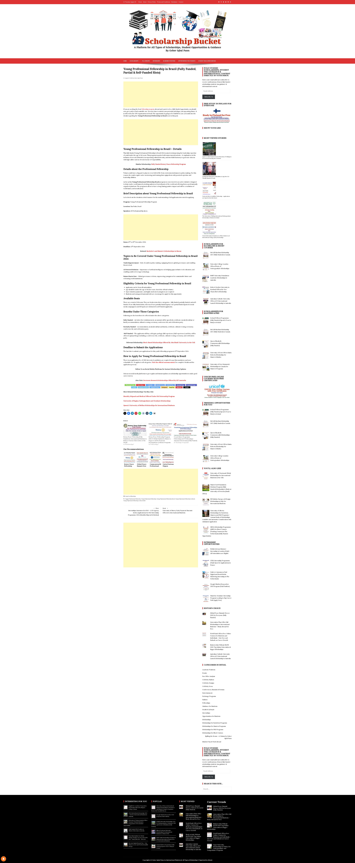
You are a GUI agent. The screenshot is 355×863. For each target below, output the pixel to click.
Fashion (204, 700)
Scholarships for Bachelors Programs (214, 723)
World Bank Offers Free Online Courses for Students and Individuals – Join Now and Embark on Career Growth (194, 826)
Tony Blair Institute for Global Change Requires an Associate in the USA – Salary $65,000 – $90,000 (138, 837)
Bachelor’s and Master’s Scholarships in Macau (164, 251)
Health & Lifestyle (208, 709)
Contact (181, 2)
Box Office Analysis (208, 676)
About (145, 2)
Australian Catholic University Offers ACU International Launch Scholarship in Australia (220, 656)
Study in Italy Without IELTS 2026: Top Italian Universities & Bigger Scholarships (220, 647)
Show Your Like (212, 128)
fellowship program (147, 109)
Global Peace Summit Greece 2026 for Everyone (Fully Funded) (220, 615)
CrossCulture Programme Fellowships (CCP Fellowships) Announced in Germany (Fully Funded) (185, 438)
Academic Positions (169, 61)
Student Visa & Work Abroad (207, 61)
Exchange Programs (209, 696)
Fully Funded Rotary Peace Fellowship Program (168, 164)
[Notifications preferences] (3, 858)
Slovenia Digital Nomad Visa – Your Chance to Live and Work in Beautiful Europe (138, 844)
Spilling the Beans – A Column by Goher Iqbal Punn (218, 737)
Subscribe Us (208, 97)
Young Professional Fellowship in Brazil (185, 499)
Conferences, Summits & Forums (213, 690)
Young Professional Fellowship (148, 499)
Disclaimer (174, 2)
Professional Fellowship (135, 499)
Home (140, 2)
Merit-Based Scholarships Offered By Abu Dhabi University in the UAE (169, 342)
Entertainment (207, 693)
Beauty (204, 673)
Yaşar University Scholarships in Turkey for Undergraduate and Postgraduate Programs (219, 847)
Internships (156, 61)
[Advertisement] (160, 94)
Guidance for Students (209, 706)
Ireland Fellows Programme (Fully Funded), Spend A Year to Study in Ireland (165, 846)
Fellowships (146, 61)
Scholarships (134, 61)
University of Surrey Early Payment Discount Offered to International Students (177, 510)
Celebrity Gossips (208, 683)
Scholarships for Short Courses (212, 733)
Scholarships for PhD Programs (212, 729)
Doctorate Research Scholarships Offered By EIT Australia (164, 380)
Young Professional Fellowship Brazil (166, 499)
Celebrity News (207, 686)
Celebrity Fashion (208, 680)
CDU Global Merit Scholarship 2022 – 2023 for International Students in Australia (138, 814)
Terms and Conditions (163, 2)
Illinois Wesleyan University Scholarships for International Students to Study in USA (164, 832)
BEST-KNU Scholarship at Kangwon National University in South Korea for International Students (166, 839)
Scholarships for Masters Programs (214, 726)
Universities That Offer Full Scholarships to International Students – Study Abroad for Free (194, 816)
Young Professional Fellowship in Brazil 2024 (134, 500)
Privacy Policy (152, 2)
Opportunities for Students (186, 61)
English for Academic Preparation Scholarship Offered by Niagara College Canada (138, 807)
